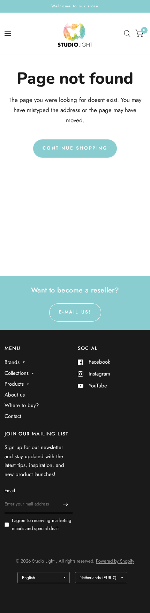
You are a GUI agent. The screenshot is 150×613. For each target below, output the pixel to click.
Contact (13, 416)
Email (10, 490)
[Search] (127, 34)
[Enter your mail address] (66, 504)
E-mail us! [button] (75, 312)
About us (15, 395)
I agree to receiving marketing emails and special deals (42, 524)
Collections (17, 373)
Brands (12, 362)
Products (14, 384)
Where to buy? (22, 405)
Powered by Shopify (115, 561)
